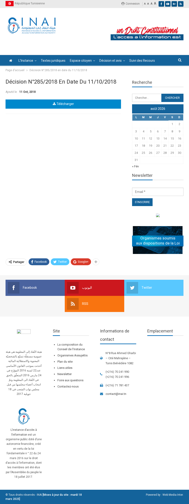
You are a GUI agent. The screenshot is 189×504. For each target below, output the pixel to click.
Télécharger (65, 104)
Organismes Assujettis (72, 355)
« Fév (135, 166)
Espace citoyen (81, 60)
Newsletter (64, 374)
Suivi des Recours (142, 60)
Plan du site (65, 361)
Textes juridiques (53, 60)
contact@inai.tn (116, 394)
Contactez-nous (68, 386)
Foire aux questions (70, 380)
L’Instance (25, 60)
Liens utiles (64, 368)
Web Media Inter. (172, 494)
